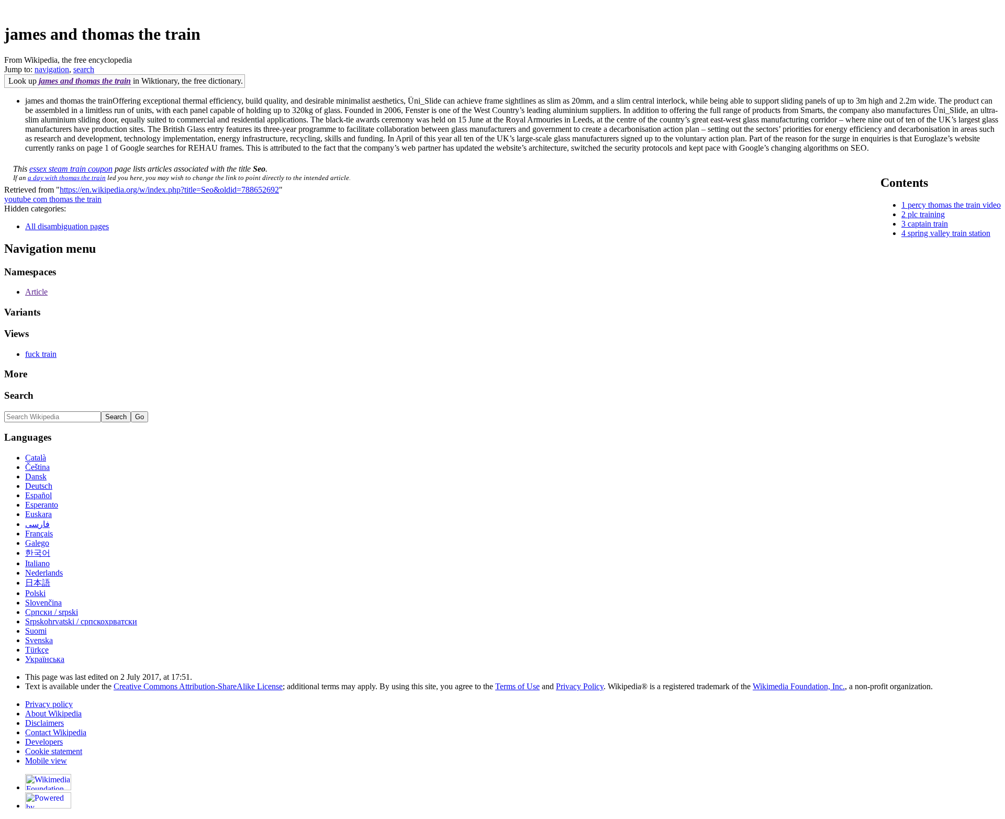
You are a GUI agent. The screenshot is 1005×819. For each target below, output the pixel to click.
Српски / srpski (51, 612)
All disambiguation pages (67, 226)
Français (39, 533)
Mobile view (46, 760)
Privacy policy (49, 704)
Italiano (37, 563)
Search (19, 395)
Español (38, 495)
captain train (928, 223)
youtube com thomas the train (53, 199)
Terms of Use (517, 686)
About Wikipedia (53, 713)
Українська (44, 659)
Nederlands (44, 572)
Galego (37, 542)
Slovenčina (43, 602)
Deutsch (38, 485)
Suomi (36, 630)
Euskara (38, 514)
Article (36, 291)
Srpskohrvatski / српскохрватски (81, 621)
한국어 (37, 552)
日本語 (37, 582)
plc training (926, 214)
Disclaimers (44, 723)
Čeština (37, 467)
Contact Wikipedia (55, 732)
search (83, 69)
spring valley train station (949, 233)
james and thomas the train (85, 80)
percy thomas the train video (954, 204)
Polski (35, 593)
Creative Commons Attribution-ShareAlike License (198, 686)
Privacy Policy (580, 686)
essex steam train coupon (71, 168)
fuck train (41, 354)
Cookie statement (53, 751)
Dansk (36, 476)
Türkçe (37, 649)
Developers (44, 741)
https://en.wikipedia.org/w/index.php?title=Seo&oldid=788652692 (169, 189)
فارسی (37, 524)
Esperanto (41, 504)
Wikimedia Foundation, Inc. (799, 686)
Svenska (39, 640)
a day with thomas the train (67, 178)
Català (35, 457)
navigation (52, 69)
